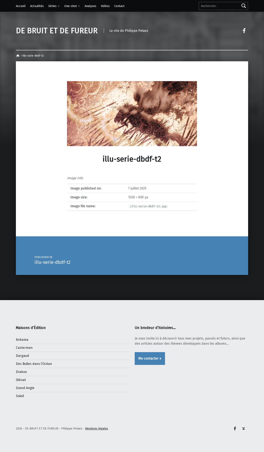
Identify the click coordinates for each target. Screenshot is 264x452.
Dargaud (22, 356)
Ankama (22, 340)
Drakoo (21, 372)
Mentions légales (96, 428)
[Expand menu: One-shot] (79, 6)
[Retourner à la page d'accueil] (18, 55)
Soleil (20, 396)
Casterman (24, 348)
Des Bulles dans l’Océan (34, 364)
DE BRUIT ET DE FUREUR (57, 30)
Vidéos (105, 6)
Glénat (21, 380)
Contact (119, 6)
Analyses (90, 6)
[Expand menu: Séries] (59, 6)
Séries (52, 6)
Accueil (21, 6)
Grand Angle (25, 388)
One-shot (70, 6)
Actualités (37, 6)
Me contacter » (149, 358)
